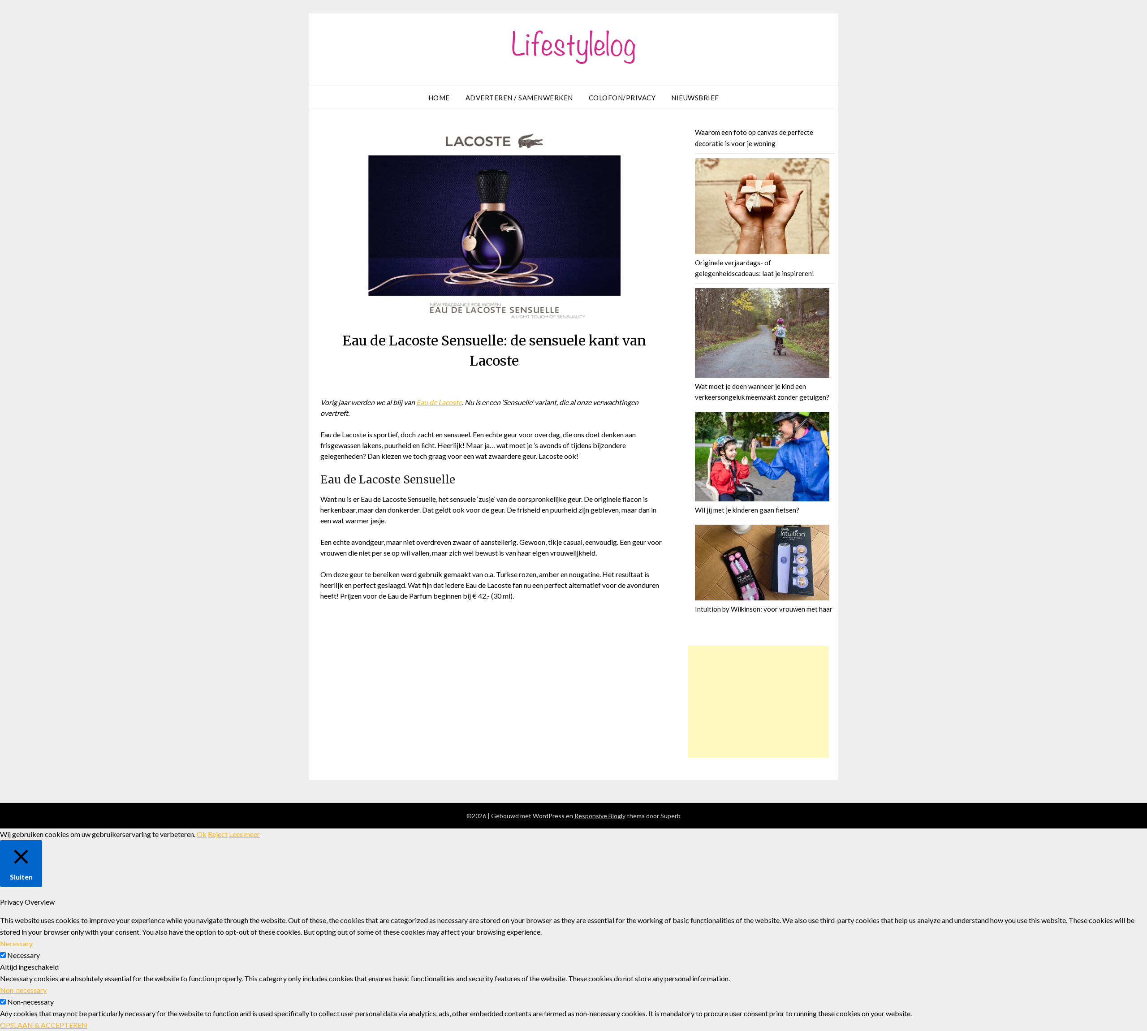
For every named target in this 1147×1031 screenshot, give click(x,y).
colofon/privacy (622, 98)
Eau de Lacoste (439, 402)
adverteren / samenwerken (519, 98)
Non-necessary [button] (23, 990)
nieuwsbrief (695, 98)
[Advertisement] (758, 702)
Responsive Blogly (599, 816)
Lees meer (244, 834)
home (439, 98)
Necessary (23, 955)
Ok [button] (202, 834)
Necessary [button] (16, 943)
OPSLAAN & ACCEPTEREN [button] (43, 1025)
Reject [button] (218, 834)
